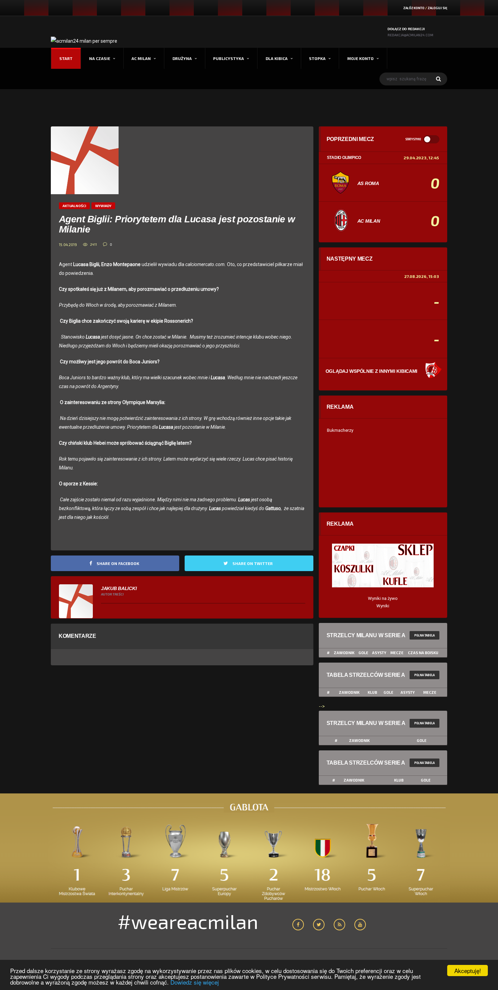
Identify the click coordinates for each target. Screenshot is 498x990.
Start (65, 58)
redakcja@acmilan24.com (410, 35)
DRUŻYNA (182, 58)
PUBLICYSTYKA (228, 58)
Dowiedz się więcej (194, 982)
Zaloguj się (437, 8)
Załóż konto (413, 8)
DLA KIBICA (277, 58)
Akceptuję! (467, 970)
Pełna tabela (424, 635)
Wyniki (382, 605)
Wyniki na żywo (383, 598)
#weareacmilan (188, 921)
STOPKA (317, 58)
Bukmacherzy (340, 430)
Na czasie (99, 58)
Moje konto (360, 58)
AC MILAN (141, 58)
